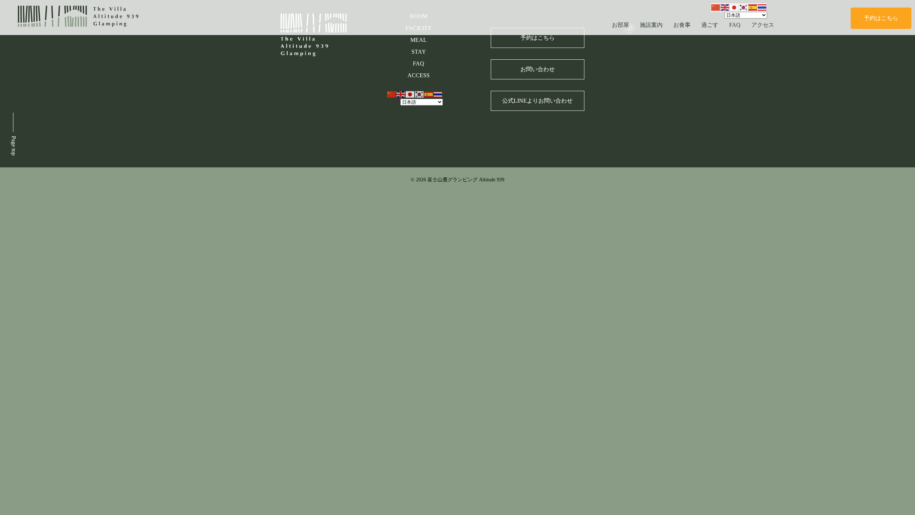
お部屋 (620, 25)
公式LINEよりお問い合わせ (537, 101)
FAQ (735, 25)
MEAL (418, 40)
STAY (418, 52)
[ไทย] (762, 7)
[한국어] (743, 7)
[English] (725, 7)
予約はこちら (881, 18)
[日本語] (734, 7)
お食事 (682, 25)
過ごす (709, 25)
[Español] (753, 7)
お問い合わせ (537, 69)
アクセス (762, 25)
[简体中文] (716, 7)
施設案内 (651, 25)
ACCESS (418, 75)
